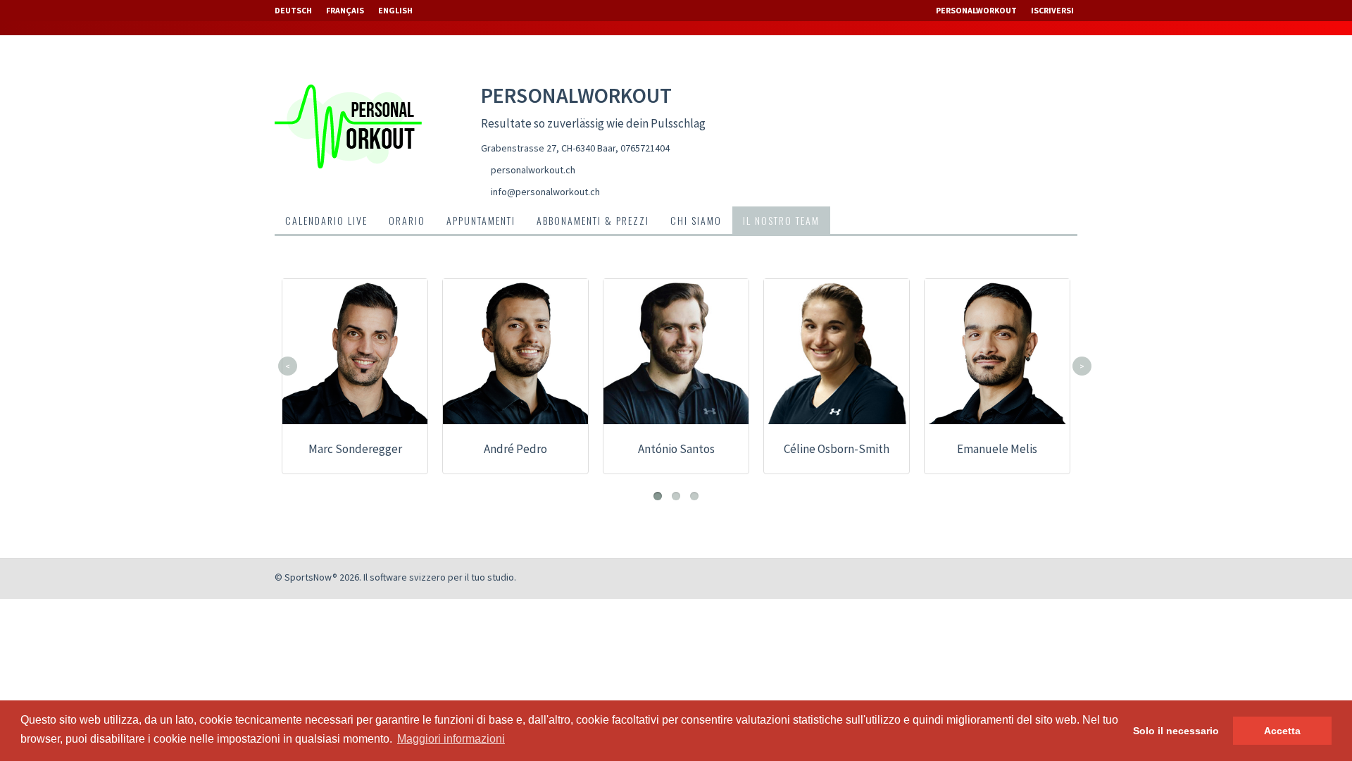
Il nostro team (781, 220)
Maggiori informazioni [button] (451, 739)
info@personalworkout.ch (545, 191)
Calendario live (326, 220)
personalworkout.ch (533, 169)
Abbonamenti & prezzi (593, 220)
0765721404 (645, 148)
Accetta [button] (1282, 730)
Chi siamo (696, 220)
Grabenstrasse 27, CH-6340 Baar (548, 148)
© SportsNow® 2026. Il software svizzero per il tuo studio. (395, 577)
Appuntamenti (480, 220)
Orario (407, 220)
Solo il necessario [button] (1176, 730)
